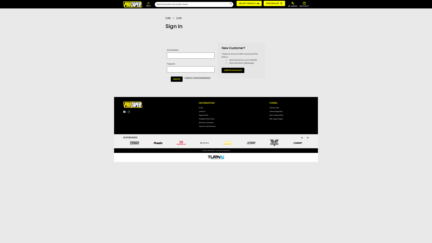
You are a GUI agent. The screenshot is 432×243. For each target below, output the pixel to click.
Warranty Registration (276, 111)
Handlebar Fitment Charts (206, 119)
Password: (171, 64)
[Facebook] (124, 111)
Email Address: (173, 50)
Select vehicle (249, 3)
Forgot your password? (198, 78)
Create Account (233, 70)
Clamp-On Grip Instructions (207, 126)
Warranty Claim (274, 108)
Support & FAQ (203, 115)
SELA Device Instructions (206, 123)
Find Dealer (272, 3)
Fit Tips (201, 108)
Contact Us (202, 111)
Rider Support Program (276, 119)
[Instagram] (129, 111)
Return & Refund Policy (276, 115)
